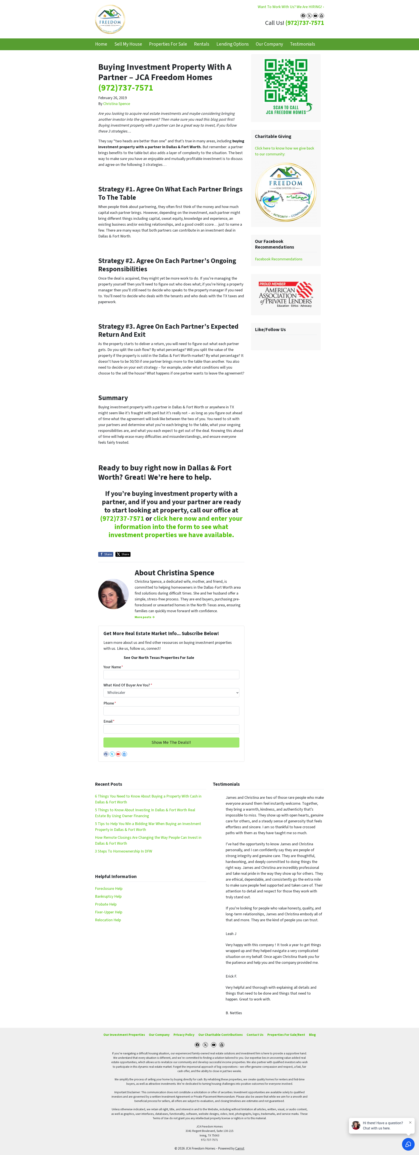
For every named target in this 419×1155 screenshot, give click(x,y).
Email (109, 721)
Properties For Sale (168, 44)
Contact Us (255, 1034)
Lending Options (232, 44)
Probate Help (106, 904)
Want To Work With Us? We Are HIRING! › (291, 7)
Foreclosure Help (108, 888)
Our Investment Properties (124, 1034)
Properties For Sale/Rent (286, 1034)
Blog (312, 1034)
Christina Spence (116, 104)
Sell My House (128, 44)
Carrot (239, 1148)
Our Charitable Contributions (220, 1034)
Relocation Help (108, 920)
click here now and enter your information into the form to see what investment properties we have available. (175, 527)
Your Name (113, 667)
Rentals (201, 44)
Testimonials (302, 44)
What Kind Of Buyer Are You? (127, 685)
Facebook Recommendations (278, 259)
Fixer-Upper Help (108, 912)
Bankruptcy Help (108, 896)
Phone (109, 703)
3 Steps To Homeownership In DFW (123, 851)
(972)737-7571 (304, 23)
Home (101, 44)
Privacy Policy (183, 1034)
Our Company (269, 44)
